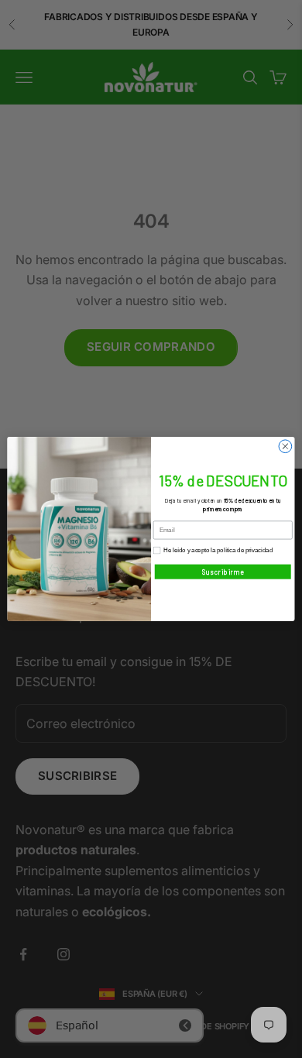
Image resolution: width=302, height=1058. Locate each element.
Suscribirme (223, 571)
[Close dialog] (285, 446)
